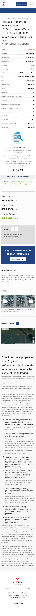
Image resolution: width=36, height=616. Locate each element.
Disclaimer (24, 593)
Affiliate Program (13, 593)
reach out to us (24, 163)
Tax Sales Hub (5, 18)
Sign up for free (21, 4)
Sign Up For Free (17, 259)
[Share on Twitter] (16, 229)
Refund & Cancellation (18, 597)
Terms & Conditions (14, 595)
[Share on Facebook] (12, 229)
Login (31, 4)
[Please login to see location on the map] (17, 323)
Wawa (19, 18)
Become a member (10, 181)
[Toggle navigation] (4, 11)
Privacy (25, 595)
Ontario (14, 18)
